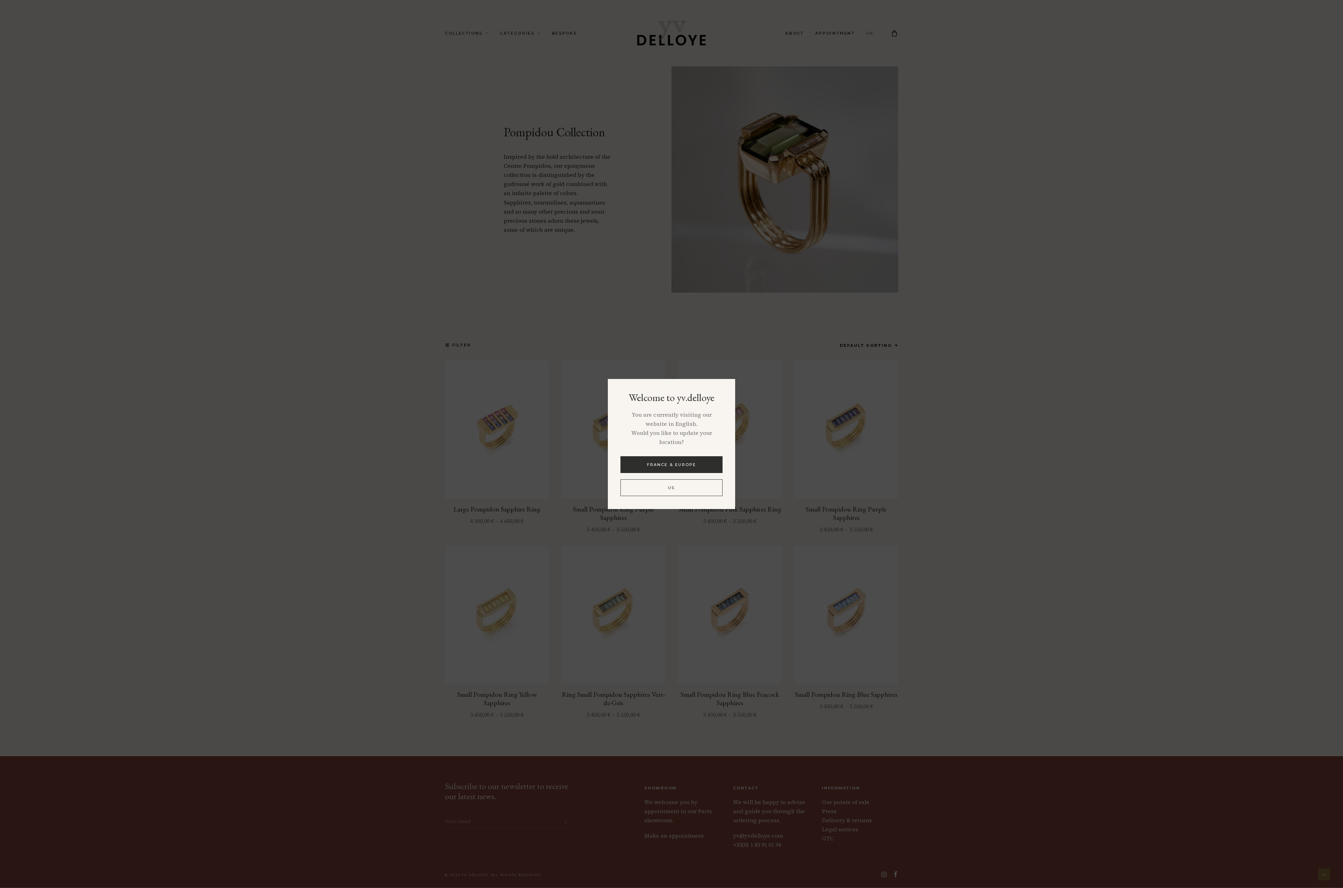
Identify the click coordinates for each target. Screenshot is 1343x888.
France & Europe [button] (671, 464)
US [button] (671, 487)
